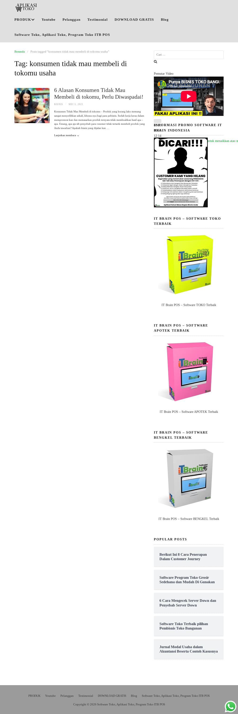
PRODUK (22, 19)
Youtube (49, 19)
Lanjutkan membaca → (66, 135)
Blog (165, 19)
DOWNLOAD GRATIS (134, 19)
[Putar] (157, 121)
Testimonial (97, 19)
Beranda (19, 51)
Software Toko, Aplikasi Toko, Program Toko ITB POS (62, 35)
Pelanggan (71, 19)
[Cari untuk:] (189, 55)
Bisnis (58, 104)
